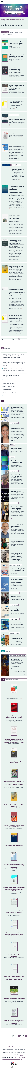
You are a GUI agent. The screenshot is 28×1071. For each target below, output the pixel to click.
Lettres (16, 32)
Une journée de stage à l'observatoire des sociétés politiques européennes (17, 409)
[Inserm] (23, 13)
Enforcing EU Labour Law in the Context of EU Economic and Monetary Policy (16, 56)
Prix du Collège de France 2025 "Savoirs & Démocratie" (17, 610)
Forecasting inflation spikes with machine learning (14, 999)
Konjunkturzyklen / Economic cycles (14, 845)
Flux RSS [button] (22, 1035)
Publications (9, 34)
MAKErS (20, 32)
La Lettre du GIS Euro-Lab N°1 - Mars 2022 (17, 170)
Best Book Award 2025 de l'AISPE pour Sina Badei (17, 475)
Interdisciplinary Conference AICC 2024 (16, 637)
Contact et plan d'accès (14, 1046)
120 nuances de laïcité (16, 448)
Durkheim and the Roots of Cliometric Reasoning (14, 955)
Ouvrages (4, 34)
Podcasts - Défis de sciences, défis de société (17, 492)
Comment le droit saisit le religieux (14, 697)
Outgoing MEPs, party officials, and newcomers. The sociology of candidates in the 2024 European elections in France (14, 741)
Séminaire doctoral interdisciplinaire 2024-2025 (17, 624)
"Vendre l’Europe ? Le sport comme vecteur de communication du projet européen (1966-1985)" (15, 318)
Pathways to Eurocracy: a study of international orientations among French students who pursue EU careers (15, 70)
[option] (14, 413)
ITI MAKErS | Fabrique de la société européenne (10, 19)
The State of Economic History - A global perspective (14, 805)
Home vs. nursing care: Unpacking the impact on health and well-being (14, 911)
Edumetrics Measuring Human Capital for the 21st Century (14, 761)
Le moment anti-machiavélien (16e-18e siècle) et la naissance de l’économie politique (17, 661)
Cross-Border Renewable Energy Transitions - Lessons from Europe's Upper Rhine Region (16, 44)
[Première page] (2, 339)
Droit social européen (14, 134)
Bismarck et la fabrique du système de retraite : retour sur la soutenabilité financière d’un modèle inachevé (14, 978)
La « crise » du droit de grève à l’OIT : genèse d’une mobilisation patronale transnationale (16, 87)
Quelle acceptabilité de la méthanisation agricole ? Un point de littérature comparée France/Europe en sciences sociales (14, 784)
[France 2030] (24, 15)
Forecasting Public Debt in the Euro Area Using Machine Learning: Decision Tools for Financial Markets (14, 866)
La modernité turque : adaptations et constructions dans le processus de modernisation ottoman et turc (16, 218)
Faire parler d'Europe (14, 145)
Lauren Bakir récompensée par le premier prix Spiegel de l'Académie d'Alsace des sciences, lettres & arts (17, 429)
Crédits (22, 1055)
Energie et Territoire (16, 596)
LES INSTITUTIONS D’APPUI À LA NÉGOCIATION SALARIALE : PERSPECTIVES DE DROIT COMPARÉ (14, 889)
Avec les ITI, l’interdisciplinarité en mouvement (16, 462)
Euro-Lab (11, 32)
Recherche (22, 19)
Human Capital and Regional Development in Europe (16, 267)
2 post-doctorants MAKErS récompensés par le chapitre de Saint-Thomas (17, 508)
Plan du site (7, 1055)
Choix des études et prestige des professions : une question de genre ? (14, 933)
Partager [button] (15, 1035)
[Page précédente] (4, 339)
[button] (19, 1036)
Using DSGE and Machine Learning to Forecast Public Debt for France (14, 716)
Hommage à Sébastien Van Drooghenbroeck (17, 525)
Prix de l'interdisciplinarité (18, 569)
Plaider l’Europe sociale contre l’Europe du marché (16, 102)
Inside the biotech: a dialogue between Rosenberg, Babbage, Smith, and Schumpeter (14, 1022)
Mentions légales (15, 1055)
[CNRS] (20, 13)
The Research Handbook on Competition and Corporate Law (14, 826)
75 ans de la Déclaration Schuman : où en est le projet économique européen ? (17, 582)
